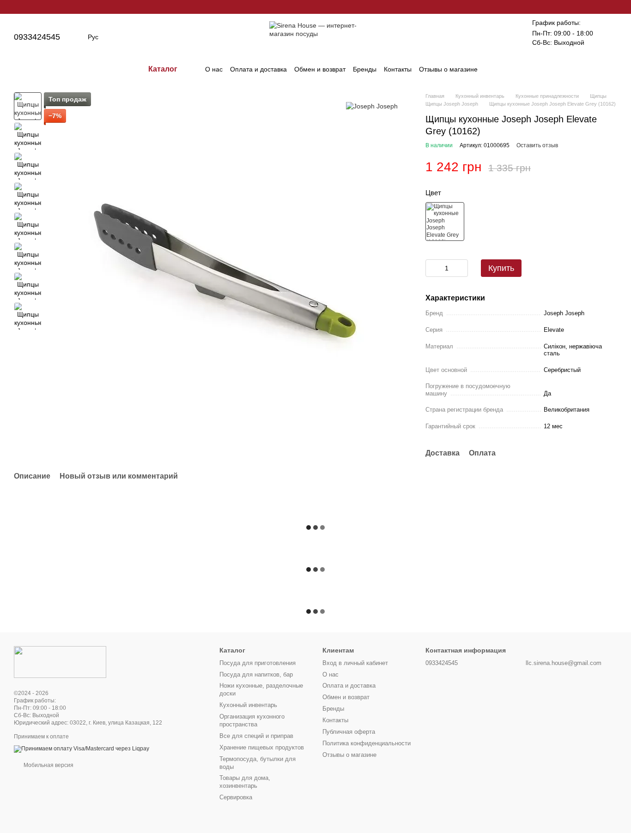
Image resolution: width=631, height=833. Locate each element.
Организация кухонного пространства (252, 720)
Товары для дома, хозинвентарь (244, 781)
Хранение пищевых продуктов (261, 747)
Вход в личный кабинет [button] (355, 662)
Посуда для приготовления (257, 662)
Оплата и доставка (258, 69)
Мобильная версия (47, 765)
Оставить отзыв (537, 145)
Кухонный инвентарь (248, 704)
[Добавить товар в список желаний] (612, 167)
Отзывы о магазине (448, 69)
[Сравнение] (480, 37)
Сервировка (235, 797)
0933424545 (37, 37)
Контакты (398, 69)
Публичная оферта (348, 731)
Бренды (364, 69)
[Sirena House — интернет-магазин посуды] (60, 662)
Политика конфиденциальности (366, 743)
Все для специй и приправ (256, 735)
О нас (214, 69)
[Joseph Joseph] (372, 106)
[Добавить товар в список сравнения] (594, 167)
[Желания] (504, 37)
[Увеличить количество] (461, 268)
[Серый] (444, 221)
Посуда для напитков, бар (256, 674)
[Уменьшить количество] (432, 268)
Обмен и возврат (320, 69)
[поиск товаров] (494, 69)
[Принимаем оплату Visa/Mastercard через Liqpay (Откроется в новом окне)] (81, 748)
